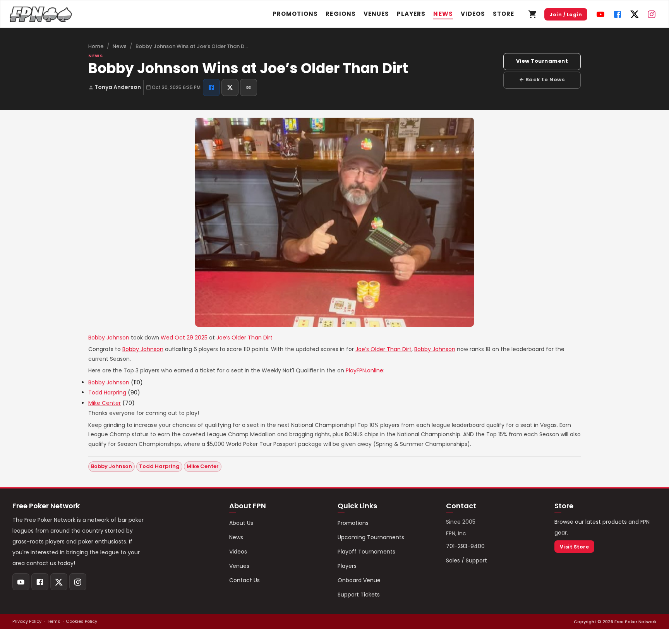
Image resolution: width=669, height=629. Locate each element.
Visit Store (574, 546)
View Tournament (542, 61)
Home (96, 46)
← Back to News (542, 79)
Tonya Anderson (117, 87)
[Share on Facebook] (211, 87)
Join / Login (566, 14)
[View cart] (532, 14)
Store (503, 14)
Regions (340, 14)
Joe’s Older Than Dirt (244, 337)
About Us (241, 523)
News (443, 14)
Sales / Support (466, 560)
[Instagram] (651, 14)
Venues (376, 14)
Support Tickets (359, 594)
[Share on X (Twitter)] (229, 87)
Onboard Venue (359, 580)
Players (411, 14)
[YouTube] (600, 14)
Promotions (295, 14)
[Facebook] (617, 14)
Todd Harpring (107, 392)
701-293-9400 (465, 546)
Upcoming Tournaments (371, 537)
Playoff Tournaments (366, 551)
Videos (473, 14)
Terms (53, 621)
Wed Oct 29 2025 (184, 337)
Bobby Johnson (108, 337)
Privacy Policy (26, 621)
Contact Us (244, 580)
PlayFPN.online (364, 370)
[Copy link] (248, 87)
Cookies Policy (81, 621)
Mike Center (104, 403)
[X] (634, 14)
